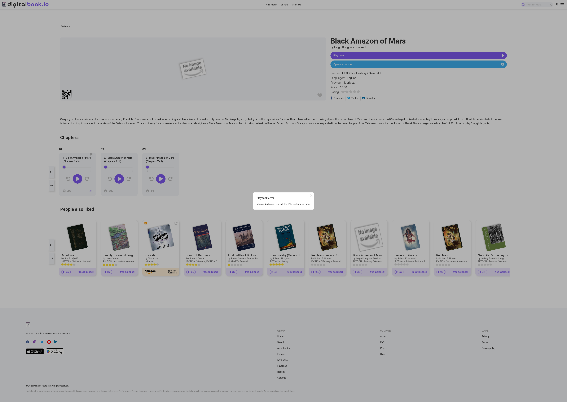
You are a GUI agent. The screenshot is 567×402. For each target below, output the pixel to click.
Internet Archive (264, 204)
